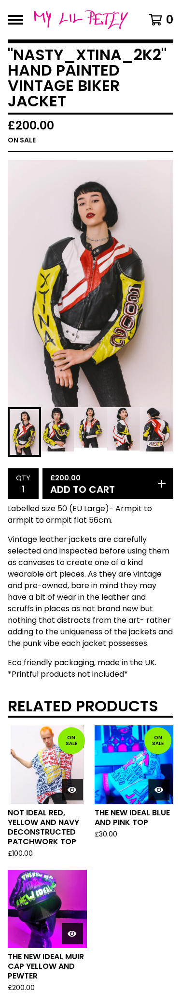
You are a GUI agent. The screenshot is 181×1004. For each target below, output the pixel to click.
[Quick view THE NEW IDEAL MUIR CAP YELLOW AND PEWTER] (72, 933)
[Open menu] (15, 20)
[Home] (81, 20)
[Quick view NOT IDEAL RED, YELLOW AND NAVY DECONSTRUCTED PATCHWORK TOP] (72, 789)
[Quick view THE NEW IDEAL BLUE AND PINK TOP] (158, 789)
